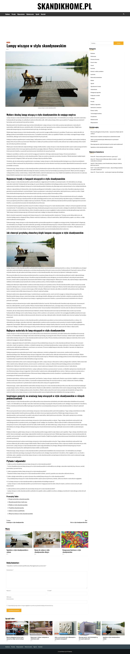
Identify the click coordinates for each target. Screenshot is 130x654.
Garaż (92, 65)
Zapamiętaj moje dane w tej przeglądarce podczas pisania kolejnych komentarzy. (30, 605)
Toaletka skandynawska (16, 508)
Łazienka (93, 74)
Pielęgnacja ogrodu (96, 92)
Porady (14, 14)
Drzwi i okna (94, 62)
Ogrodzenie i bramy (96, 86)
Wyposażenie (21, 14)
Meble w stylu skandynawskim (18, 505)
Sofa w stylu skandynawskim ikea (78, 521)
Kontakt (43, 14)
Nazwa (9, 590)
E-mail (50, 590)
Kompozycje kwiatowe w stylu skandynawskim (72, 551)
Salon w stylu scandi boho (17, 511)
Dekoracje (93, 56)
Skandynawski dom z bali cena (18, 502)
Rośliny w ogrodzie (95, 104)
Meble (92, 80)
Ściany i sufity (94, 110)
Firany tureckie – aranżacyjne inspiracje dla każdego (109, 172)
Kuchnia (93, 68)
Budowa (7, 14)
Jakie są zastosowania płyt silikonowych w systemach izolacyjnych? (104, 140)
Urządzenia (94, 116)
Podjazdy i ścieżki (95, 95)
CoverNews (61, 651)
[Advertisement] (65, 27)
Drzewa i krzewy (95, 59)
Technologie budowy (96, 113)
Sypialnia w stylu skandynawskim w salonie (17, 551)
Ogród (37, 14)
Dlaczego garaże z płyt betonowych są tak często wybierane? (107, 144)
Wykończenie (30, 14)
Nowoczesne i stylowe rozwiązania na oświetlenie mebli (105, 136)
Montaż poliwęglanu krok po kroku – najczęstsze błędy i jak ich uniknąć (107, 132)
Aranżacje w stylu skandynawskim (15, 521)
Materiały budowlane (96, 77)
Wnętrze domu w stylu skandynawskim (21, 514)
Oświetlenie (94, 89)
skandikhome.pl (64, 6)
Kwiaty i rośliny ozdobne (97, 71)
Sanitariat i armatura (96, 107)
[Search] (124, 14)
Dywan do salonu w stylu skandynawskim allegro (42, 551)
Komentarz (10, 570)
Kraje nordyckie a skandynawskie (19, 499)
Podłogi (93, 98)
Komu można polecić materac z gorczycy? (107, 156)
